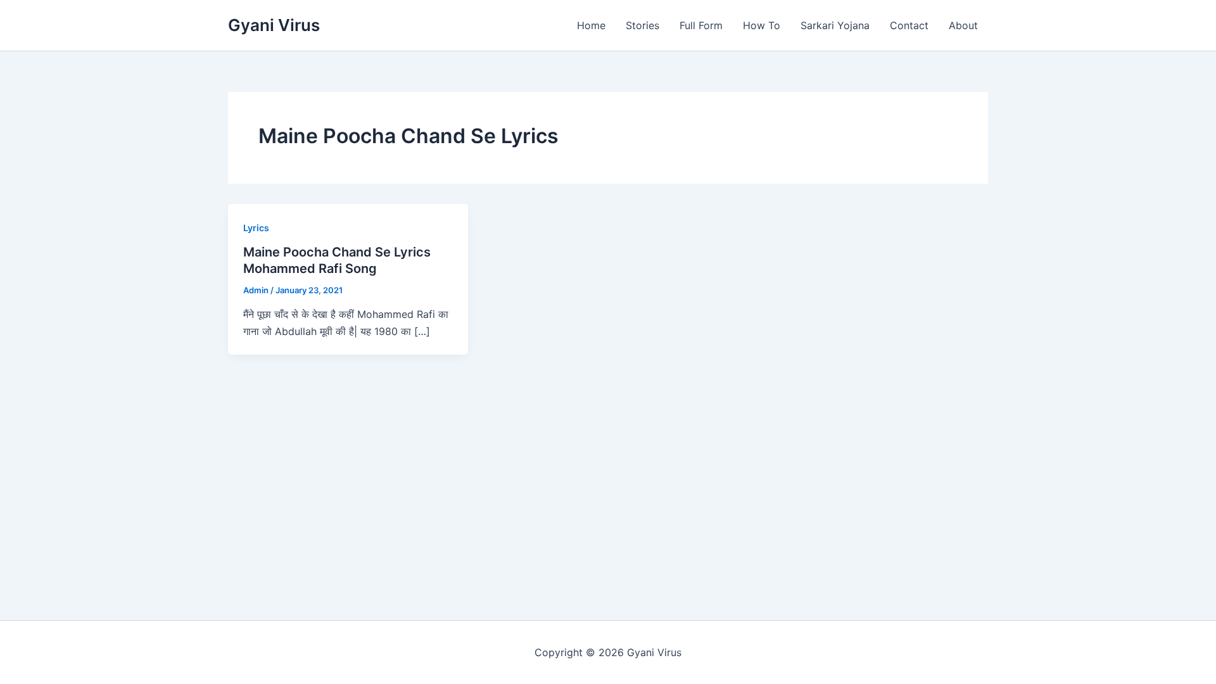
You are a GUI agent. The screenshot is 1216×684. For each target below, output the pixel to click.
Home (591, 25)
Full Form (701, 25)
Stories (642, 25)
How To (761, 25)
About (963, 25)
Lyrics (256, 227)
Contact (909, 25)
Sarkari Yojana (835, 25)
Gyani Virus (274, 25)
